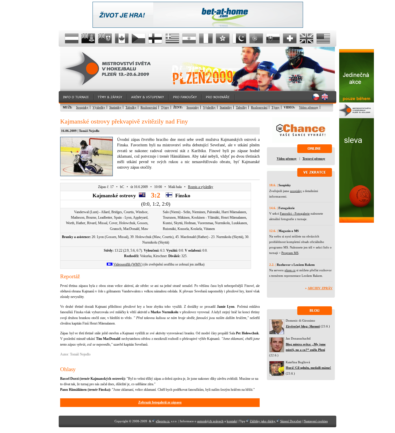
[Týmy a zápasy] (110, 97)
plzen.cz (290, 270)
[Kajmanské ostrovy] (88, 38)
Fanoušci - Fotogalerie (295, 213)
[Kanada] (122, 38)
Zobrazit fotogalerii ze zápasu (160, 402)
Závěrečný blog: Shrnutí (303, 326)
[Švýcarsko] (290, 38)
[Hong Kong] (223, 38)
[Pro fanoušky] (185, 97)
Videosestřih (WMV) (128, 264)
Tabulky (130, 107)
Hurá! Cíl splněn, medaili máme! (308, 367)
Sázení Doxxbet (290, 421)
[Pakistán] (239, 38)
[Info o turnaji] (76, 97)
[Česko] (139, 38)
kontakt (232, 421)
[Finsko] (156, 38)
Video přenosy (308, 107)
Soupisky (82, 107)
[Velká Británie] (306, 38)
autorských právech (210, 421)
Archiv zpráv (320, 288)
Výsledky (99, 107)
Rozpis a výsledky (200, 187)
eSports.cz (162, 421)
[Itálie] (206, 38)
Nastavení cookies (316, 421)
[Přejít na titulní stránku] (112, 69)
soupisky (296, 191)
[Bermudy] (105, 38)
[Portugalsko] (256, 38)
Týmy (165, 107)
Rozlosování (149, 107)
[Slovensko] (273, 38)
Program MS (289, 253)
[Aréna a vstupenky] (148, 97)
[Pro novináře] (218, 97)
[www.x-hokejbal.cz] (356, 222)
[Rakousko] (72, 38)
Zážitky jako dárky (262, 421)
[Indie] (189, 38)
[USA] (323, 38)
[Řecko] (172, 38)
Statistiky (115, 107)
